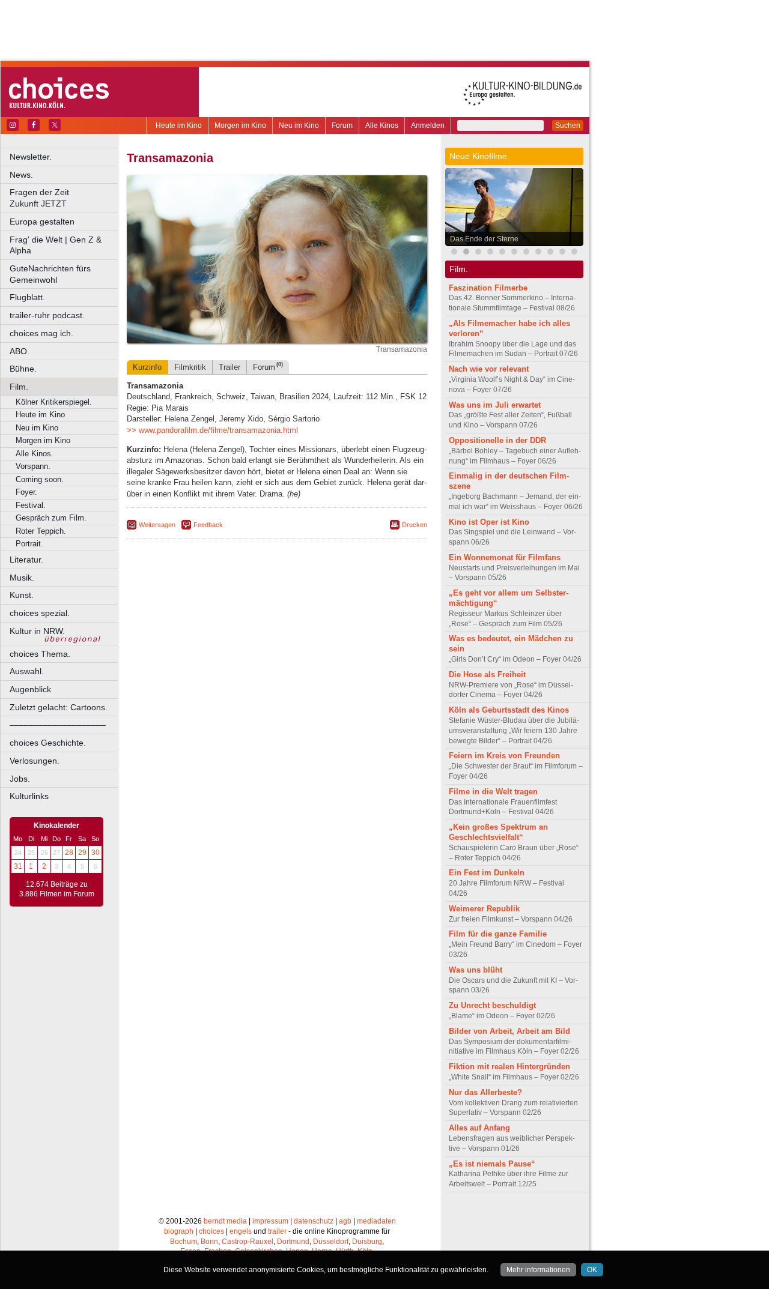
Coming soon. (40, 479)
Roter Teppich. (41, 531)
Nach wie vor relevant (489, 368)
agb (345, 1221)
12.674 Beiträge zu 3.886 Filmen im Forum (56, 889)
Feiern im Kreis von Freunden (504, 755)
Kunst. (22, 595)
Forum (342, 125)
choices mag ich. (41, 333)
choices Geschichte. (48, 742)
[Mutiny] (502, 253)
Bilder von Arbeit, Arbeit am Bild (509, 1031)
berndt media (225, 1221)
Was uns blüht (475, 969)
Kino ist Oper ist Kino (489, 522)
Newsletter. (31, 157)
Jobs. (20, 778)
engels (240, 1231)
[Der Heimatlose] (562, 253)
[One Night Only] (454, 253)
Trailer (229, 367)
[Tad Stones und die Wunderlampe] (490, 253)
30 (95, 852)
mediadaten (376, 1221)
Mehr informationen (538, 1270)
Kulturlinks (29, 796)
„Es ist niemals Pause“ (492, 1163)
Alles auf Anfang (479, 1127)
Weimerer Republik (484, 908)
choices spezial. (40, 613)
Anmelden (428, 125)
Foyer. (26, 492)
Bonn (209, 1241)
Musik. (22, 577)
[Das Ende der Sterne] (466, 253)
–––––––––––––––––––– (58, 724)
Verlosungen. (34, 760)
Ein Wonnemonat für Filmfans (505, 557)
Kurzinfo (147, 367)
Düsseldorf (330, 1241)
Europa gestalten (42, 221)
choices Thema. (40, 654)
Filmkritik (190, 367)
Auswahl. (27, 671)
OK (592, 1270)
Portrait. (29, 543)
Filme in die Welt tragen (493, 791)
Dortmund (293, 1241)
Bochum (183, 1241)
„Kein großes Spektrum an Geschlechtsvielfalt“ (498, 832)
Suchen (567, 125)
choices (211, 1231)
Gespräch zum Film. (51, 517)
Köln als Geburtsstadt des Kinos (509, 709)
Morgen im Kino (240, 125)
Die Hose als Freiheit (487, 674)
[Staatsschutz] (526, 253)
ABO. (19, 351)
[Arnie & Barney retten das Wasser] (514, 253)
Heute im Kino (179, 125)
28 (69, 852)
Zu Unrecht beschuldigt (492, 1005)
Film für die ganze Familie (498, 933)
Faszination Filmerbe (488, 287)
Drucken (414, 524)
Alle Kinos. (34, 453)
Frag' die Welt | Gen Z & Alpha (56, 245)
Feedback (208, 524)
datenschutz (313, 1221)
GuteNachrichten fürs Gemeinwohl (50, 274)
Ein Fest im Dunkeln (486, 872)
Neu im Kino (299, 125)
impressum (270, 1221)
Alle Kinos (381, 125)
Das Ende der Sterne (484, 239)
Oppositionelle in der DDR (497, 440)
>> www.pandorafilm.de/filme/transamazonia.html (212, 430)
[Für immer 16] (538, 253)
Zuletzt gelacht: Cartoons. (59, 707)
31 (18, 866)
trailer (277, 1231)
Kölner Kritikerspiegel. (54, 401)
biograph (178, 1231)
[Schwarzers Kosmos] (574, 253)
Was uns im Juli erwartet (495, 404)
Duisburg (367, 1241)
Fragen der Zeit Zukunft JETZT (65, 197)
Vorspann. (33, 466)
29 (82, 852)
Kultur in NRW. (37, 631)
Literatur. (26, 559)
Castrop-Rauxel (247, 1241)
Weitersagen (157, 524)
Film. (19, 386)
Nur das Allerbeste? (485, 1092)
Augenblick (30, 689)
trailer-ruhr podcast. (47, 315)
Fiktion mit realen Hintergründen (509, 1066)
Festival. (31, 505)
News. (21, 175)
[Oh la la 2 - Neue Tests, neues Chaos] (478, 253)
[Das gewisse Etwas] (550, 253)
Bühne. (23, 368)
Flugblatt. (27, 297)
